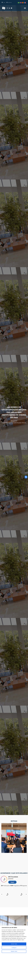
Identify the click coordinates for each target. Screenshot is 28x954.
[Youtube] (11, 8)
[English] (21, 2)
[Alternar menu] (25, 8)
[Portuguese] (19, 2)
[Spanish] (23, 2)
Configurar (14, 947)
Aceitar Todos (14, 944)
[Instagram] (7, 8)
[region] (14, 939)
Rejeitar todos (14, 951)
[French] (25, 2)
